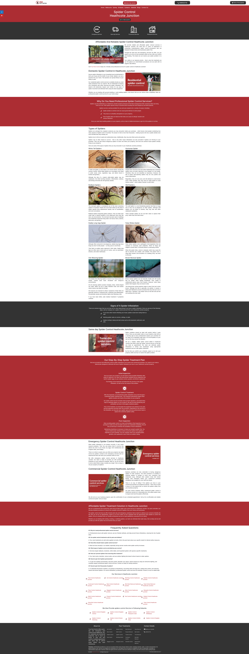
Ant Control (109, 629)
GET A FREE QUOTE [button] (125, 19)
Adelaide (133, 7)
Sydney (115, 7)
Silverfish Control (129, 641)
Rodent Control (110, 634)
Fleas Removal (138, 629)
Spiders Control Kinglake (152, 618)
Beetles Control (119, 629)
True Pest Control (95, 66)
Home (102, 7)
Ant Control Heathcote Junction (115, 578)
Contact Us (145, 7)
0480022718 (183, 2)
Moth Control (119, 631)
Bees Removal (128, 629)
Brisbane (120, 7)
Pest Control (109, 637)
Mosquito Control (119, 641)
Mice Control (109, 631)
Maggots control (110, 641)
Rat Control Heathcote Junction (133, 596)
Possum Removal (129, 631)
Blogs (139, 7)
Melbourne (108, 7)
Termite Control (128, 634)
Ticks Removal (138, 634)
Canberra (127, 7)
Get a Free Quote (239, 2)
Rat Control (137, 631)
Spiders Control (119, 634)
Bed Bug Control (119, 637)
